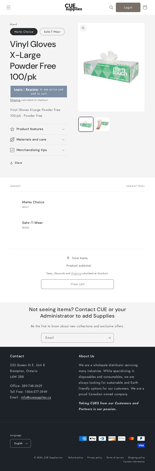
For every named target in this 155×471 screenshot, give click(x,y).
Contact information (134, 461)
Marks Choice (23, 32)
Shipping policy (136, 457)
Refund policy (75, 457)
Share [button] (18, 163)
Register (32, 89)
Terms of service (115, 457)
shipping (76, 273)
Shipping (15, 100)
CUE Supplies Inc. (53, 457)
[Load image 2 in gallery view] (102, 124)
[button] (8, 7)
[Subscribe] (109, 338)
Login (128, 7)
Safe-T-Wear (52, 32)
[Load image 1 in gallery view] (86, 124)
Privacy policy (94, 457)
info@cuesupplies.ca (36, 397)
